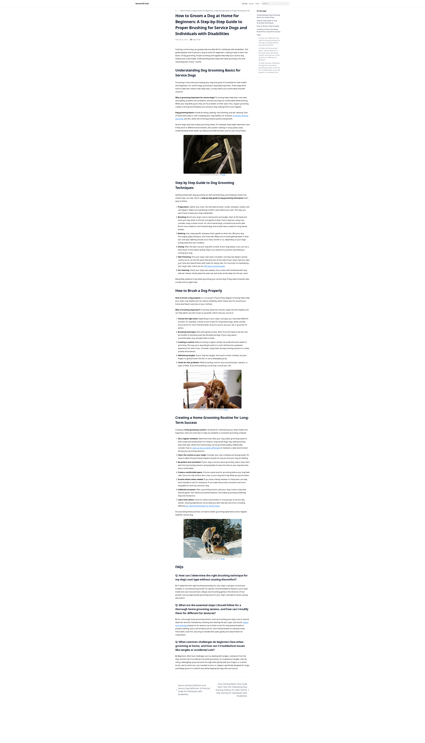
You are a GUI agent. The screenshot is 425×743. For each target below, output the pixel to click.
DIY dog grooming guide (214, 266)
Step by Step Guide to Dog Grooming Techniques (267, 21)
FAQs (259, 35)
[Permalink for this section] (198, 75)
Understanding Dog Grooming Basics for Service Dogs (268, 16)
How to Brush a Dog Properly (268, 26)
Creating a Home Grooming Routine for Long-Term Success (268, 30)
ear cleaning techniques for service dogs (202, 506)
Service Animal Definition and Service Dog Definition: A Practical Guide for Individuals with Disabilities (194, 690)
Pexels (223, 175)
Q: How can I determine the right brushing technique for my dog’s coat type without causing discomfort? (269, 41)
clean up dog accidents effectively (206, 448)
